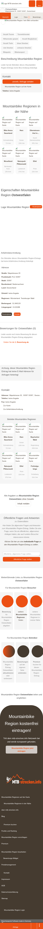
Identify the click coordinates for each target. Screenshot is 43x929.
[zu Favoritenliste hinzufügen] (3, 22)
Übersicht (5, 17)
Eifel (35, 161)
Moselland (8, 161)
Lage (16, 17)
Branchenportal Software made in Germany (15, 922)
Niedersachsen (18, 284)
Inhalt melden (23, 503)
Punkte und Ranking (9, 831)
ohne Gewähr (28, 499)
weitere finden (21, 616)
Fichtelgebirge (35, 467)
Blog (3, 816)
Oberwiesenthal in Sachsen (35, 132)
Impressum (5, 879)
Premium (38, 108)
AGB (3, 886)
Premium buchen (10, 824)
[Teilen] (34, 926)
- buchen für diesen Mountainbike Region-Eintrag (37, 669)
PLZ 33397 (16, 277)
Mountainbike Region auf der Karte (17, 87)
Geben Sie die (16, 342)
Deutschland (11, 288)
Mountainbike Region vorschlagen (14, 837)
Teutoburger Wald (27, 298)
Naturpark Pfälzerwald (21, 162)
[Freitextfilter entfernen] (32, 3)
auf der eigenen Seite (22, 667)
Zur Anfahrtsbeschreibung (13, 409)
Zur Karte (7, 406)
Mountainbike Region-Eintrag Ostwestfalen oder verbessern (8, 670)
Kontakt (17, 314)
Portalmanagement (8, 865)
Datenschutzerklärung (9, 892)
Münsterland (15, 298)
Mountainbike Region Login (14, 910)
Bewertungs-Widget (10, 858)
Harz (21, 130)
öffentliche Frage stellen (22, 559)
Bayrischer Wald (35, 438)
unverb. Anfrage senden (22, 81)
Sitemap (4, 898)
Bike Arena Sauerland (8, 131)
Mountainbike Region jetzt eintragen (22, 749)
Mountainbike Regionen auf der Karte (15, 797)
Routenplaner (36, 207)
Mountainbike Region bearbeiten (13, 852)
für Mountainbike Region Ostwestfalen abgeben (7, 619)
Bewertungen (38, 17)
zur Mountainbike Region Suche (2, 10)
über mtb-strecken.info (10, 810)
